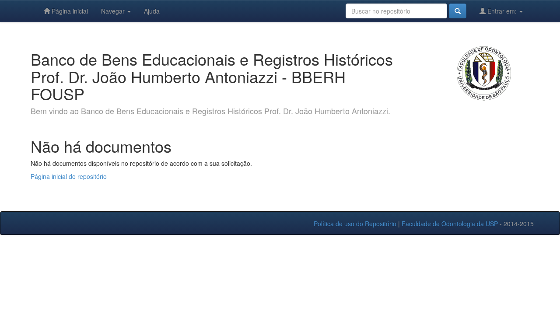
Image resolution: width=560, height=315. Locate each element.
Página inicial (69, 11)
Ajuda (152, 11)
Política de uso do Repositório (355, 223)
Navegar (113, 11)
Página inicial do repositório (69, 176)
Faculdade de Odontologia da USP (450, 223)
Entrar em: (502, 11)
